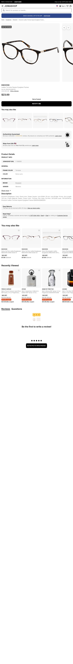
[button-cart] (70, 6)
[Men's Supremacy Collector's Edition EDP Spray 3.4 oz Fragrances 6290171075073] (39, 270)
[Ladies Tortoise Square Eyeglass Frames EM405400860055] (68, 27)
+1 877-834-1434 (34, 215)
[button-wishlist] (67, 6)
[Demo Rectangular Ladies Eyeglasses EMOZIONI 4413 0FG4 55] (59, 230)
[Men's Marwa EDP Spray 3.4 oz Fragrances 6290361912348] (59, 270)
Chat (47, 215)
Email (42, 215)
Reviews (5, 309)
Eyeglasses (8, 19)
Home (2, 19)
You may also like (8, 110)
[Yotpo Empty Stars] (5, 91)
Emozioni (15, 19)
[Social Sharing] (64, 27)
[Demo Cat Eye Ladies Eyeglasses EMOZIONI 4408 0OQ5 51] (18, 230)
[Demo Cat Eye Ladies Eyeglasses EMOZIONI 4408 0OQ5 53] (39, 230)
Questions (16, 309)
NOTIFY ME (36, 104)
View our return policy (33, 208)
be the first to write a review (36, 345)
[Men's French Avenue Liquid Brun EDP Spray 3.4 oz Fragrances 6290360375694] (18, 270)
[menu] (2, 6)
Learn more (58, 136)
